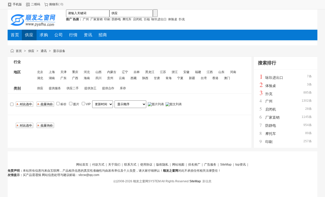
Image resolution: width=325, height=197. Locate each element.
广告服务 (210, 164)
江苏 (163, 72)
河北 (87, 72)
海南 (87, 78)
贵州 (110, 78)
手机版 (17, 4)
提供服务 (55, 88)
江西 (210, 72)
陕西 (145, 78)
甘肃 (157, 78)
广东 (63, 78)
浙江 (175, 72)
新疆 (192, 78)
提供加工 (90, 88)
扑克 (182, 19)
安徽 (186, 72)
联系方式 (130, 164)
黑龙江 (149, 72)
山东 (221, 72)
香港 (215, 78)
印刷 (107, 19)
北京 (40, 72)
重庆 (75, 72)
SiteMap (226, 164)
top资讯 (240, 164)
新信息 (207, 181)
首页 (19, 51)
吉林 (137, 72)
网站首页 (82, 164)
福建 (198, 72)
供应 (31, 51)
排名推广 (194, 164)
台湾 (204, 78)
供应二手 (73, 88)
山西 (98, 72)
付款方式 (98, 164)
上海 (52, 72)
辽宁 (125, 72)
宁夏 (180, 78)
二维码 (35, 4)
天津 (63, 72)
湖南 (52, 78)
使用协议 (146, 164)
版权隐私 (162, 164)
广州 (86, 19)
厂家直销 (96, 19)
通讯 (44, 51)
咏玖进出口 (159, 19)
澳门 (227, 78)
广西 (75, 78)
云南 (122, 78)
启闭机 (137, 19)
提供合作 (108, 88)
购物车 (53, 4)
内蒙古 (111, 72)
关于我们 (114, 164)
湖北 (40, 78)
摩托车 (127, 19)
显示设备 (59, 51)
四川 (98, 78)
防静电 (116, 19)
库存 (123, 88)
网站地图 (178, 164)
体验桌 (172, 19)
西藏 (134, 78)
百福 (147, 19)
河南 (233, 72)
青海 (169, 78)
